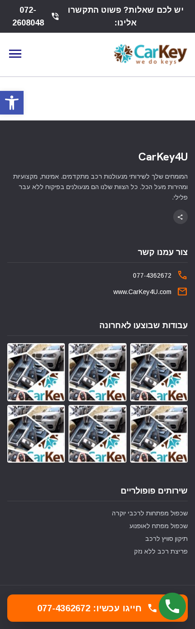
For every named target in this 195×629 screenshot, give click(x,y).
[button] (12, 103)
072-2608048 (36, 16)
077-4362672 (152, 275)
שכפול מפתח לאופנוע (158, 525)
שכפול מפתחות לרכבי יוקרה (150, 513)
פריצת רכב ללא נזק (161, 551)
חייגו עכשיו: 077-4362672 (97, 608)
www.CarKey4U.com (142, 291)
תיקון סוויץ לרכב (166, 538)
